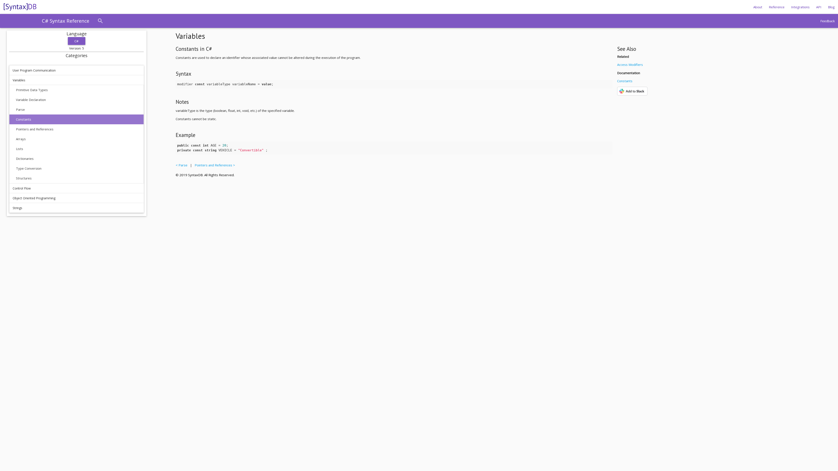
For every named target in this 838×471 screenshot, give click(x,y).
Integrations (800, 7)
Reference (777, 7)
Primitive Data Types (32, 90)
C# (76, 41)
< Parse (182, 165)
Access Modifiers (630, 64)
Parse (20, 109)
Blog (831, 7)
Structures (24, 178)
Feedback (827, 21)
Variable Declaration (31, 99)
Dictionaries (25, 158)
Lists (19, 149)
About (757, 7)
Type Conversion (28, 168)
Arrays (21, 139)
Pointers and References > (214, 165)
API (818, 7)
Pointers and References (34, 129)
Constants (23, 119)
